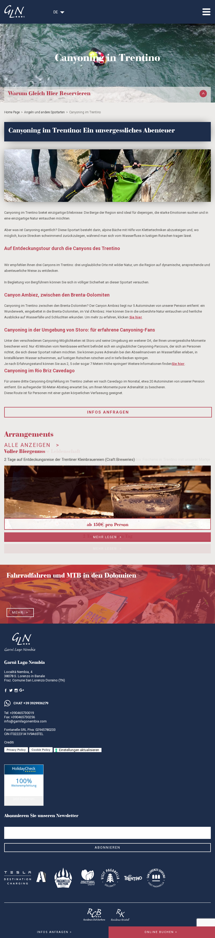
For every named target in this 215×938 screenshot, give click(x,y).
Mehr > (20, 612)
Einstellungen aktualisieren (79, 750)
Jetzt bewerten (24, 798)
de (55, 12)
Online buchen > (160, 932)
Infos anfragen (108, 412)
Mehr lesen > (107, 537)
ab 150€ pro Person (107, 524)
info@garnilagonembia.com (25, 721)
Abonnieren (107, 847)
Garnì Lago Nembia (24, 791)
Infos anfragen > (54, 932)
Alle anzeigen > (31, 445)
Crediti (9, 742)
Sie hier (135, 317)
